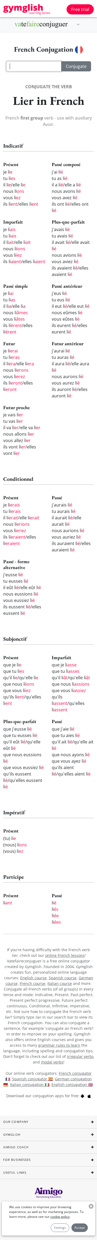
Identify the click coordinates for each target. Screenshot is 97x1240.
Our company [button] (15, 1122)
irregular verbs (80, 1056)
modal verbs (52, 1062)
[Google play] (82, 1096)
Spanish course (63, 977)
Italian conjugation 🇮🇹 (29, 1084)
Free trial (80, 9)
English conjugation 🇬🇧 (72, 1084)
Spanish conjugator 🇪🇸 (32, 1078)
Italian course (59, 983)
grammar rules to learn (59, 1045)
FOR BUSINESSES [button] (17, 1160)
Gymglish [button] (11, 1134)
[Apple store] (89, 1096)
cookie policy (60, 1216)
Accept (79, 1227)
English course (33, 977)
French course (32, 983)
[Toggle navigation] (78, 24)
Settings (60, 1227)
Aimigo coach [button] (16, 1147)
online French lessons (65, 955)
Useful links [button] (14, 1172)
